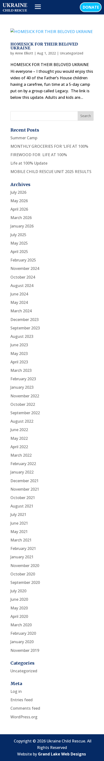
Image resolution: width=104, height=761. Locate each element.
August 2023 (21, 336)
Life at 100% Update (28, 163)
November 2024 (24, 268)
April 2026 (19, 209)
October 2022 (22, 404)
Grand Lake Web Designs (62, 754)
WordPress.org (23, 717)
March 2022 (21, 455)
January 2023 (22, 387)
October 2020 (22, 574)
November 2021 (24, 489)
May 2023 (19, 353)
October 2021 (22, 497)
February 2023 (23, 378)
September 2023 (25, 328)
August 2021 (21, 506)
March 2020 (21, 624)
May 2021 (19, 531)
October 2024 (22, 277)
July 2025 (18, 234)
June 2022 (19, 429)
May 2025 (19, 243)
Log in (16, 691)
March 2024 (21, 311)
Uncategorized (71, 53)
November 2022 (24, 396)
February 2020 (23, 633)
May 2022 (19, 438)
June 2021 (19, 523)
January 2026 (22, 226)
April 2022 (19, 446)
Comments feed (25, 708)
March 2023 (21, 370)
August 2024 (21, 285)
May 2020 (19, 608)
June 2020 (19, 599)
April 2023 (19, 362)
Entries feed (21, 699)
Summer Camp (23, 137)
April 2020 (19, 616)
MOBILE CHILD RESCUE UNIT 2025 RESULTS (50, 171)
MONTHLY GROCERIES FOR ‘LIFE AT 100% (49, 146)
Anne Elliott (24, 53)
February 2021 (23, 548)
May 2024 (19, 302)
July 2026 (18, 192)
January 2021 (22, 557)
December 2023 (24, 319)
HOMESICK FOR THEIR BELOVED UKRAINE (44, 46)
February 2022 (23, 463)
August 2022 (21, 421)
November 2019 (24, 650)
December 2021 (24, 480)
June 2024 (19, 294)
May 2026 (19, 200)
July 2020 (18, 591)
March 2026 (21, 217)
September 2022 (25, 412)
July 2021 (18, 514)
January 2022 (22, 472)
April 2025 (19, 251)
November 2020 (24, 565)
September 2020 (25, 582)
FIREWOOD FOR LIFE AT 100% (38, 154)
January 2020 (22, 641)
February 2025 (23, 260)
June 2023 (19, 344)
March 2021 (21, 540)
